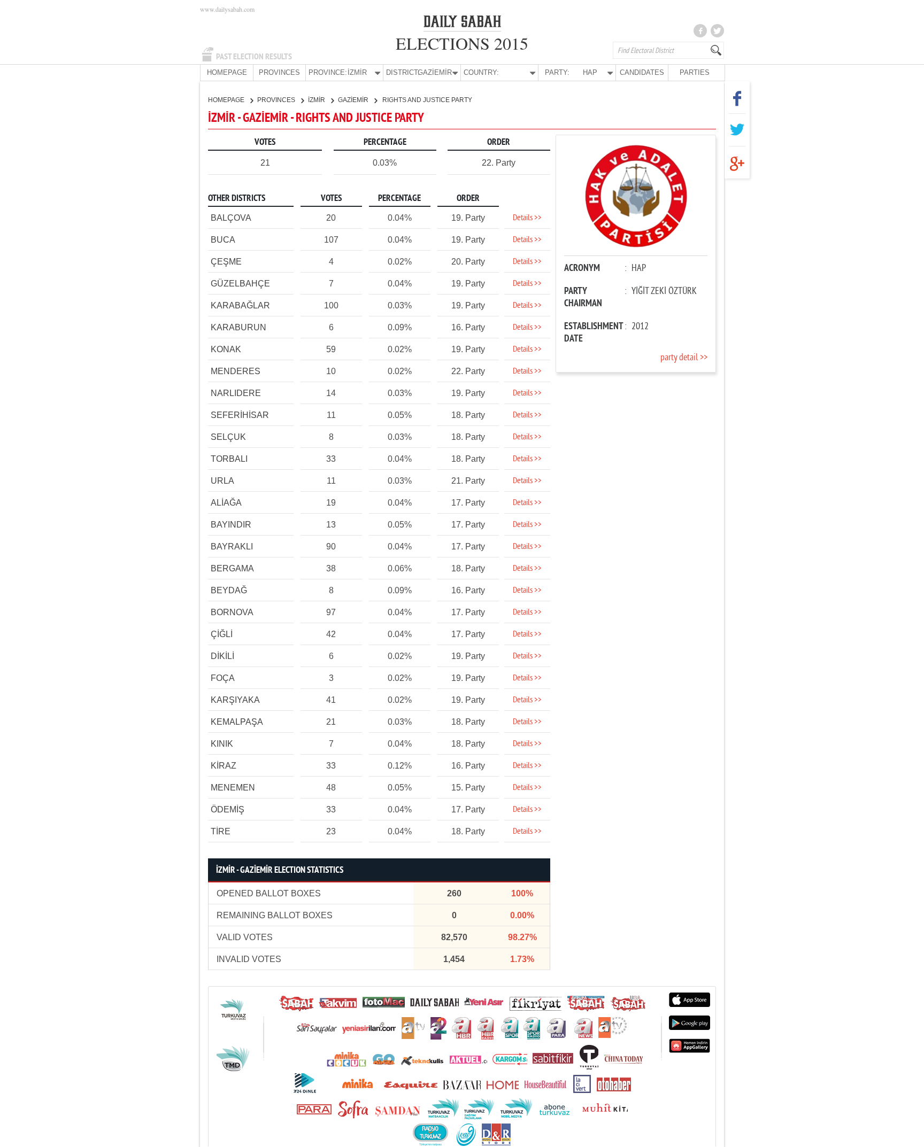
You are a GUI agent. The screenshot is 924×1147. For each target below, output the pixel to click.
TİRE (220, 831)
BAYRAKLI (232, 546)
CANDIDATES (642, 72)
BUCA (223, 239)
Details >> (527, 218)
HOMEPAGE (227, 72)
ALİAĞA (226, 502)
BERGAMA (232, 568)
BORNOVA (232, 612)
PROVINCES (279, 72)
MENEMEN (233, 787)
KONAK (226, 349)
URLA (222, 480)
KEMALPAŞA (237, 721)
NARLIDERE (236, 393)
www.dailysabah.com (227, 9)
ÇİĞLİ (222, 634)
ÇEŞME (226, 261)
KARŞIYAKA (235, 699)
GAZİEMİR (354, 100)
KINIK (222, 743)
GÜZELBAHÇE (240, 283)
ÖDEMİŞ (227, 809)
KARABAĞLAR (240, 305)
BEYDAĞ (229, 590)
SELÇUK (228, 436)
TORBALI (229, 458)
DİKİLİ (222, 656)
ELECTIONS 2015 (462, 43)
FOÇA (223, 678)
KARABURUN (238, 327)
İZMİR (317, 100)
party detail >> (683, 358)
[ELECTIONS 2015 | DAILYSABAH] (462, 23)
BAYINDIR (231, 524)
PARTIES (695, 72)
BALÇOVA (231, 217)
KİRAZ (223, 765)
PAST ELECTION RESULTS (254, 56)
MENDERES (235, 371)
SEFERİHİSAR (240, 415)
